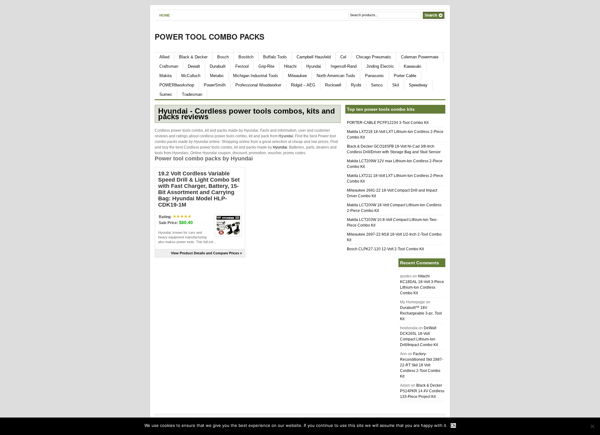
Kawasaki (412, 66)
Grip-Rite (266, 66)
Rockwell (333, 85)
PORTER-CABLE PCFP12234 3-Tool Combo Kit (387, 122)
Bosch (223, 57)
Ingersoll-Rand (344, 66)
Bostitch (245, 57)
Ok (453, 425)
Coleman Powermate (419, 57)
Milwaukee (297, 75)
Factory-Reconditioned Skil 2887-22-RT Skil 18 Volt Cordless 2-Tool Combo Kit (421, 365)
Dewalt (194, 66)
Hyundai (313, 66)
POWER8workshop (176, 85)
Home (164, 15)
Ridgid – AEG (303, 85)
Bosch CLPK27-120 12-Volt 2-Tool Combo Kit (385, 249)
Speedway (418, 85)
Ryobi (356, 85)
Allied (164, 57)
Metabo (216, 75)
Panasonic (374, 75)
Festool (242, 66)
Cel (343, 57)
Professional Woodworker (258, 85)
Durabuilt (218, 66)
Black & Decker (193, 57)
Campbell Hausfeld (314, 57)
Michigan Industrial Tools (255, 75)
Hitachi (290, 66)
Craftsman (168, 66)
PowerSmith (215, 85)
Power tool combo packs (209, 36)
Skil (395, 85)
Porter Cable (405, 75)
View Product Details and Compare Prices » (206, 253)
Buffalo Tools (275, 57)
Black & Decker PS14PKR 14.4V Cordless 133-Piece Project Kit (422, 391)
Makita (165, 75)
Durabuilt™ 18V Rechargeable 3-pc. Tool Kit (421, 313)
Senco (376, 85)
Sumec (165, 94)
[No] (592, 426)
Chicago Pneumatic (373, 57)
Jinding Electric (380, 66)
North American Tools (336, 75)
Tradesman (192, 94)
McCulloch (190, 75)
